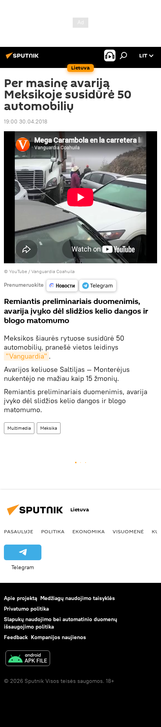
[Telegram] (97, 285)
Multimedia (19, 428)
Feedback (16, 637)
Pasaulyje (18, 531)
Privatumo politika (26, 608)
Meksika (48, 428)
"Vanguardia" (26, 356)
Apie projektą (20, 598)
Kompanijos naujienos (58, 637)
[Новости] (62, 285)
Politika (52, 531)
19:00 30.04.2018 (25, 121)
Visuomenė (128, 531)
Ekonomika (88, 531)
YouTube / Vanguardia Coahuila (42, 271)
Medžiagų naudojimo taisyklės (77, 598)
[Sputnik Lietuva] (23, 58)
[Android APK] (27, 659)
